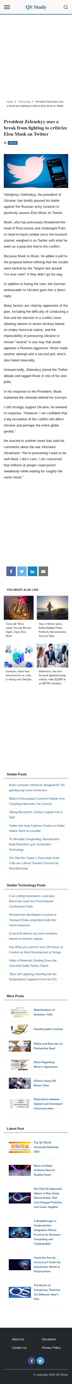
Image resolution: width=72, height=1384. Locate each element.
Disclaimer (49, 1339)
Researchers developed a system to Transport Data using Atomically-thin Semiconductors (32, 920)
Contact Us (19, 1347)
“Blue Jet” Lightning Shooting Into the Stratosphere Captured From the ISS (33, 976)
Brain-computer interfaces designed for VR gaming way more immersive (37, 787)
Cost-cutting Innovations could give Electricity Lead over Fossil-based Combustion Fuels (32, 901)
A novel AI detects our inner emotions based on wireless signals (33, 936)
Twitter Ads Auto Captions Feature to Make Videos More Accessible (37, 828)
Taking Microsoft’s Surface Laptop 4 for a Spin (35, 814)
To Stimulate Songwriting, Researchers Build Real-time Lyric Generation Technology (34, 844)
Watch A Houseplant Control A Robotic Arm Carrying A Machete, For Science (37, 801)
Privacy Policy (51, 1347)
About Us (18, 1339)
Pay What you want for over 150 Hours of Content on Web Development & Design (36, 949)
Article (12, 143)
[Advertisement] (36, 57)
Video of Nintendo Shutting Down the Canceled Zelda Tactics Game (33, 963)
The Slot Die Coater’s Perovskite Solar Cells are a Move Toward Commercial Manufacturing (34, 863)
